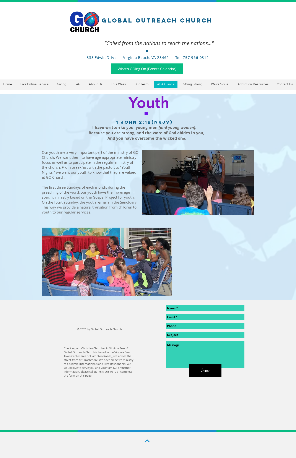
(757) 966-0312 (107, 372)
